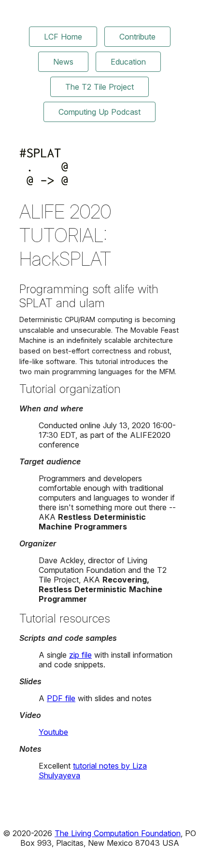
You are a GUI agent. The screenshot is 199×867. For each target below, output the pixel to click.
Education (128, 62)
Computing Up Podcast (99, 112)
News (63, 62)
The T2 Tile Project (99, 87)
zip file (80, 655)
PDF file (61, 698)
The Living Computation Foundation (118, 833)
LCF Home (63, 36)
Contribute (137, 36)
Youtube (53, 732)
